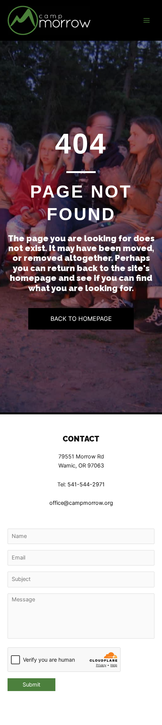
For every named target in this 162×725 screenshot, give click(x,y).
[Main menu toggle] (146, 20)
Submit (31, 684)
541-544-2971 (86, 484)
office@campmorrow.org (81, 503)
